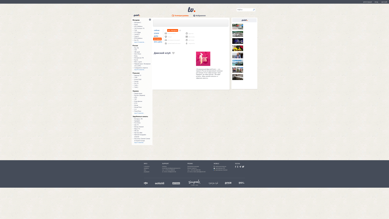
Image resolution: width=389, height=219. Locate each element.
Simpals (194, 182)
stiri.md (241, 183)
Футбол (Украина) (139, 95)
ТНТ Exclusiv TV (139, 28)
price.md (228, 183)
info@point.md (172, 171)
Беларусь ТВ (138, 119)
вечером (157, 39)
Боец (135, 56)
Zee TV (136, 125)
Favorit (136, 81)
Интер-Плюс (138, 107)
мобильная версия (220, 166)
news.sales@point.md (199, 171)
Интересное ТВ (139, 58)
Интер (136, 105)
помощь (164, 166)
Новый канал (138, 93)
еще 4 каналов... (139, 113)
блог (145, 170)
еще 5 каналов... (139, 142)
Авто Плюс (137, 54)
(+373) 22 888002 (170, 170)
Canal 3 (136, 36)
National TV (137, 75)
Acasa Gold (137, 79)
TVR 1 (136, 85)
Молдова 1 (137, 22)
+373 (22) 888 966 (195, 170)
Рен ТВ (136, 48)
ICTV (135, 103)
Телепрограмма (181, 16)
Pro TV (136, 40)
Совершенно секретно (141, 68)
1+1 (135, 109)
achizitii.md (159, 183)
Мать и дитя (138, 62)
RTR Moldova (138, 38)
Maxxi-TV (137, 129)
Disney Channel (139, 127)
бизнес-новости (192, 168)
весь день (158, 42)
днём (156, 36)
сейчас (157, 30)
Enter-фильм (138, 101)
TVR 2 (136, 87)
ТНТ (135, 50)
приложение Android (221, 170)
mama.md (213, 183)
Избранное (201, 16)
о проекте (147, 166)
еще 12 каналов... (139, 42)
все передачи (172, 30)
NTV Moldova (138, 26)
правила (146, 168)
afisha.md (176, 183)
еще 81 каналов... (139, 69)
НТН (135, 97)
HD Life (136, 131)
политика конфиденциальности (171, 168)
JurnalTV (137, 34)
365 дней (137, 52)
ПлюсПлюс (137, 111)
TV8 (135, 30)
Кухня (136, 60)
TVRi (135, 77)
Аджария (137, 121)
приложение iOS (220, 168)
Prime (136, 24)
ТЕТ (135, 99)
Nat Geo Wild (138, 133)
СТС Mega (137, 32)
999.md (146, 183)
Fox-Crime (137, 123)
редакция (146, 171)
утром (156, 33)
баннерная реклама (193, 166)
